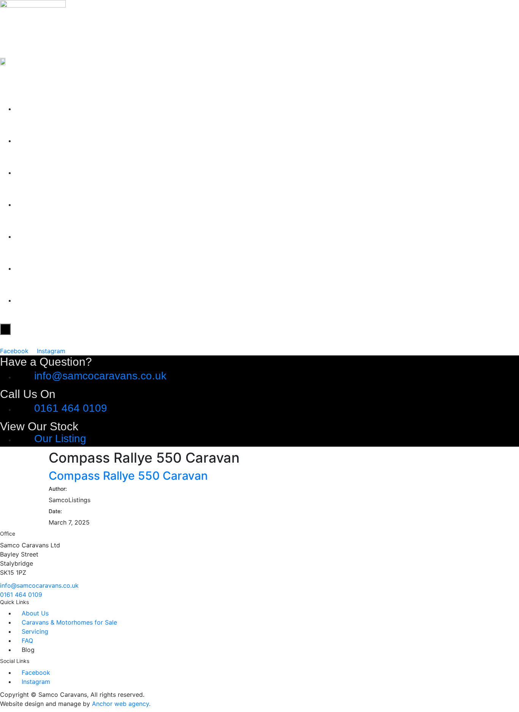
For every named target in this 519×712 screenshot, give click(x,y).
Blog (29, 266)
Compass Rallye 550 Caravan (128, 475)
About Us (43, 138)
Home (33, 106)
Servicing (43, 234)
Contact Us (49, 298)
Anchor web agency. (121, 703)
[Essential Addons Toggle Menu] (5, 329)
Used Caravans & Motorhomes (108, 170)
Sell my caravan (63, 202)
